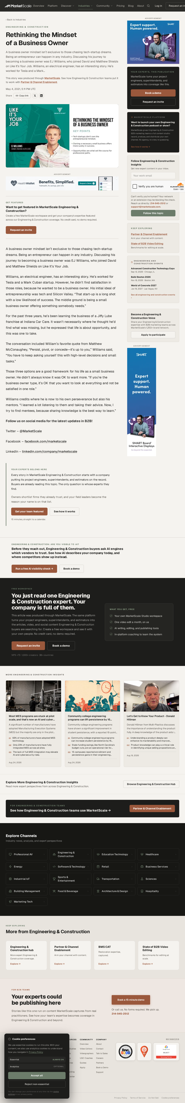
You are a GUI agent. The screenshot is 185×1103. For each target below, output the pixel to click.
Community (103, 5)
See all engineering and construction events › (153, 296)
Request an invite (21, 230)
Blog (131, 5)
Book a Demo (102, 1067)
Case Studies (70, 1048)
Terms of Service (137, 1098)
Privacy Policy (120, 1098)
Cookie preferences (170, 1098)
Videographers (86, 1053)
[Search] (148, 6)
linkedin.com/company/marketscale (49, 451)
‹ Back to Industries (16, 19)
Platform (52, 5)
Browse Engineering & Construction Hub (151, 784)
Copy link (24, 95)
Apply (82, 1067)
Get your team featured (29, 511)
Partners (100, 1062)
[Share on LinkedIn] (41, 95)
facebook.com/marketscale (45, 441)
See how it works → (140, 146)
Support (99, 1072)
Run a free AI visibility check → (34, 568)
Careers (99, 1058)
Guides (83, 1062)
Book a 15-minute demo (130, 999)
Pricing (120, 5)
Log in (158, 5)
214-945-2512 (157, 203)
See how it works (64, 511)
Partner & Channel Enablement (39, 82)
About (140, 5)
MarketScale (52, 78)
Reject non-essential (37, 1084)
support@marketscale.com (145, 206)
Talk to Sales (102, 1053)
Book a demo (153, 93)
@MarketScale (31, 431)
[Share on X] (34, 95)
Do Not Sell (153, 1098)
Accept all (37, 1075)
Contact (99, 1048)
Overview (38, 5)
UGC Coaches (86, 1058)
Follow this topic (153, 213)
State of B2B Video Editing (147, 243)
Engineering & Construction (27, 27)
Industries (84, 5)
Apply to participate (153, 334)
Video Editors (86, 1048)
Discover (66, 5)
